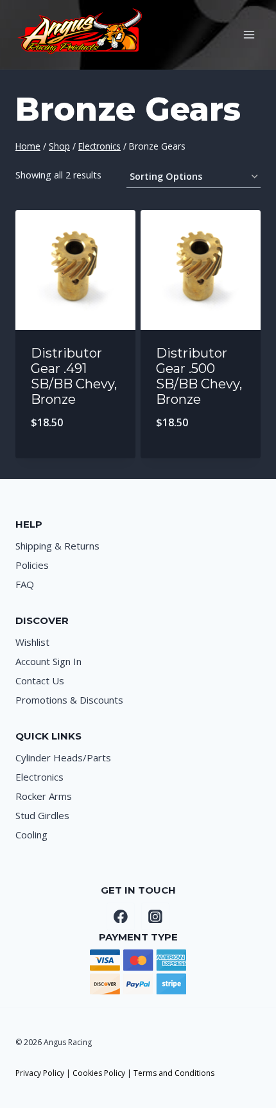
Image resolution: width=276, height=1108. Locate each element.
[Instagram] (155, 917)
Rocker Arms (43, 796)
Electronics (39, 776)
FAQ (24, 584)
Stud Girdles (42, 815)
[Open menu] (249, 34)
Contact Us (39, 680)
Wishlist (32, 642)
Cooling (31, 834)
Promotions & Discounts (69, 699)
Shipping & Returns (57, 545)
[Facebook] (121, 917)
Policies (32, 564)
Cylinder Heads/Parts (63, 757)
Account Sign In (48, 661)
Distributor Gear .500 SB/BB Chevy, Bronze (199, 376)
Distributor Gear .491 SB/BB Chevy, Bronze (74, 376)
